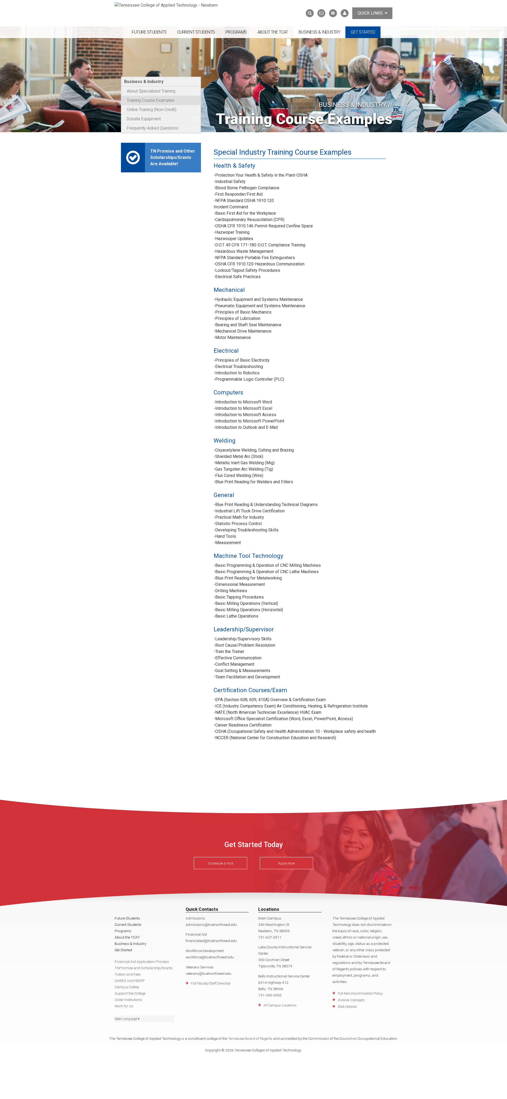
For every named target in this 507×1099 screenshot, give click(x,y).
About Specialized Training (151, 91)
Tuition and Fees (128, 974)
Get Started (363, 32)
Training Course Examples (150, 100)
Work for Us (124, 1006)
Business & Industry (319, 32)
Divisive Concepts (351, 1000)
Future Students (149, 32)
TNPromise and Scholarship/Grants (144, 968)
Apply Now (286, 863)
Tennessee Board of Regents (250, 1038)
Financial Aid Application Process (142, 961)
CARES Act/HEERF (130, 980)
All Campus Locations (280, 1005)
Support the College (130, 993)
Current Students (196, 32)
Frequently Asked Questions (152, 128)
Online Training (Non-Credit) (151, 109)
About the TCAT (272, 32)
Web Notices (347, 1006)
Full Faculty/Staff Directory (211, 983)
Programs (236, 32)
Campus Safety (127, 987)
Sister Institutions (128, 999)
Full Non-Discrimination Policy (360, 993)
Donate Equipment (144, 118)
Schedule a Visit (220, 863)
